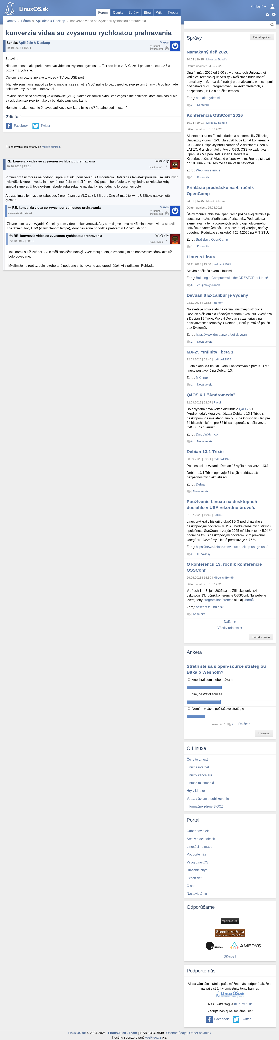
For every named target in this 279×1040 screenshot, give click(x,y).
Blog (147, 12)
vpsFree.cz (153, 1037)
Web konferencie (208, 170)
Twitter (45, 125)
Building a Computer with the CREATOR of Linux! (232, 278)
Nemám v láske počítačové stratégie (217, 708)
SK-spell (230, 956)
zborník (249, 600)
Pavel (217, 402)
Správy (133, 12)
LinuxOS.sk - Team (122, 1033)
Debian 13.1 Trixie (205, 451)
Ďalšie (228, 621)
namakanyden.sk (208, 98)
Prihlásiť (256, 6)
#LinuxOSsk (243, 1004)
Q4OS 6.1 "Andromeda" (211, 394)
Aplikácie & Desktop (50, 21)
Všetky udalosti (229, 628)
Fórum (103, 12)
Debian (201, 484)
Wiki (159, 12)
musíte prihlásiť (51, 146)
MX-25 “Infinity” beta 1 (210, 352)
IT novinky (203, 554)
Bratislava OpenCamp (212, 239)
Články (118, 12)
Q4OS (243, 409)
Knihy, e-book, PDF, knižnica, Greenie (230, 933)
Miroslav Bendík (216, 59)
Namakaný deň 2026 (208, 52)
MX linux (202, 377)
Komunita (203, 104)
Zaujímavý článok (208, 285)
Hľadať (272, 25)
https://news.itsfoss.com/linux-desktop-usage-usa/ (231, 547)
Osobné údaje (176, 1033)
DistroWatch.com (208, 434)
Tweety (173, 12)
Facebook (21, 125)
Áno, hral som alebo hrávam (211, 679)
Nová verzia (204, 341)
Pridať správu (262, 37)
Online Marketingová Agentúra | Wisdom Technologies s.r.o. (214, 946)
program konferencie (218, 600)
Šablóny (274, 14)
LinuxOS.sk (26, 8)
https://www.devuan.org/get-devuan (221, 334)
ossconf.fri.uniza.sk (209, 607)
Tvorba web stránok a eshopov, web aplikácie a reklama (245, 946)
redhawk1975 (222, 264)
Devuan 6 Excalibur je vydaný (217, 295)
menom (218, 302)
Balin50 (218, 515)
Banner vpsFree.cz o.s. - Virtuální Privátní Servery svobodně (230, 921)
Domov (11, 21)
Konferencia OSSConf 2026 (215, 115)
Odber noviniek (200, 1033)
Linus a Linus (201, 256)
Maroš (164, 42)
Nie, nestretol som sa (206, 694)
